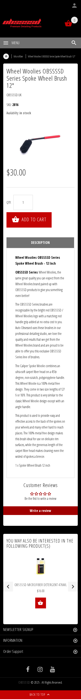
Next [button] (73, 586)
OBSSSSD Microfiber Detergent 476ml (40, 584)
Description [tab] (40, 242)
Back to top (38, 694)
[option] (40, 142)
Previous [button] (8, 586)
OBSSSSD (24, 682)
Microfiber (18, 56)
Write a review (40, 510)
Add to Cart (33, 219)
